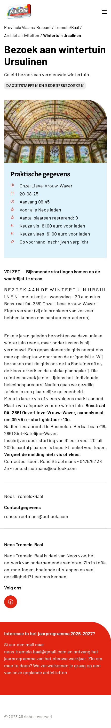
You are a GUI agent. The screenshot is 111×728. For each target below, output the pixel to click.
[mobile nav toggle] (102, 12)
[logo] (19, 12)
